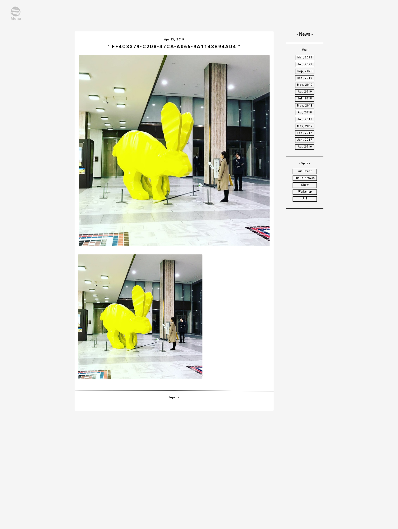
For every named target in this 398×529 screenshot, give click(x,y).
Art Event (305, 171)
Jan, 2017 (305, 139)
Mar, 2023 (305, 57)
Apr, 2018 (305, 112)
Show (305, 184)
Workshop (305, 191)
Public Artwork (305, 178)
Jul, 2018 (305, 98)
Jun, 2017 (305, 119)
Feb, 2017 (305, 133)
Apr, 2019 (305, 91)
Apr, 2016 (305, 146)
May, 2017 (305, 126)
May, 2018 (305, 105)
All (305, 198)
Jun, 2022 (305, 64)
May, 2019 (305, 84)
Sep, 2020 (305, 71)
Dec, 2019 (305, 78)
